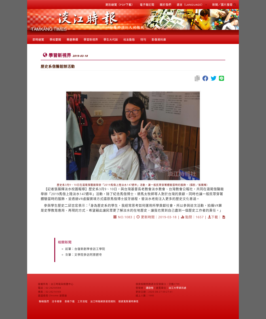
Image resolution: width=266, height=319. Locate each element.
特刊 (143, 39)
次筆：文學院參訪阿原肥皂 (83, 255)
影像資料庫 (159, 39)
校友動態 (129, 39)
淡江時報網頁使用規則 (103, 301)
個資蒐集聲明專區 (128, 301)
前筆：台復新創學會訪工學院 (85, 249)
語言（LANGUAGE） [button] (191, 4)
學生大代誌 (111, 39)
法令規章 (57, 301)
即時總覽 (38, 39)
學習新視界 (91, 39)
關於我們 (165, 4)
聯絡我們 (44, 301)
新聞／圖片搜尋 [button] (222, 4)
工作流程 (82, 301)
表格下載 (70, 301)
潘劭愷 (149, 287)
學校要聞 (55, 39)
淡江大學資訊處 (177, 287)
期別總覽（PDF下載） (119, 4)
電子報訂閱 (147, 4)
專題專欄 (72, 39)
